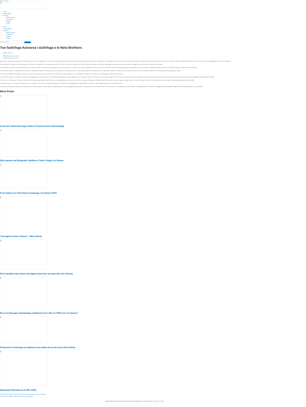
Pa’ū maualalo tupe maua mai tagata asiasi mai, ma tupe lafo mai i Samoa (36, 273)
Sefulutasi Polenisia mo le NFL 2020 (18, 390)
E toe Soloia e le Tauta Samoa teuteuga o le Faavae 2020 (28, 193)
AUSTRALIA (9, 19)
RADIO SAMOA (7, 13)
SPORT (8, 23)
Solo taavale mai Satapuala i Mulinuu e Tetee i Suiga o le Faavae (32, 160)
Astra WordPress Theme (157, 401)
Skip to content (4, 1)
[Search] (27, 42)
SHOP (5, 11)
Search (2, 42)
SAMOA (8, 21)
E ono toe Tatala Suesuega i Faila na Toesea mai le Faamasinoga (32, 126)
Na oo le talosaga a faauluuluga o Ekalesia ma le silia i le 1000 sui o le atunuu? (39, 313)
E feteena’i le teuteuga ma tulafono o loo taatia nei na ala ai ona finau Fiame (37, 347)
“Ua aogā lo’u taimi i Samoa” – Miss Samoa (21, 236)
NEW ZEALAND (10, 17)
